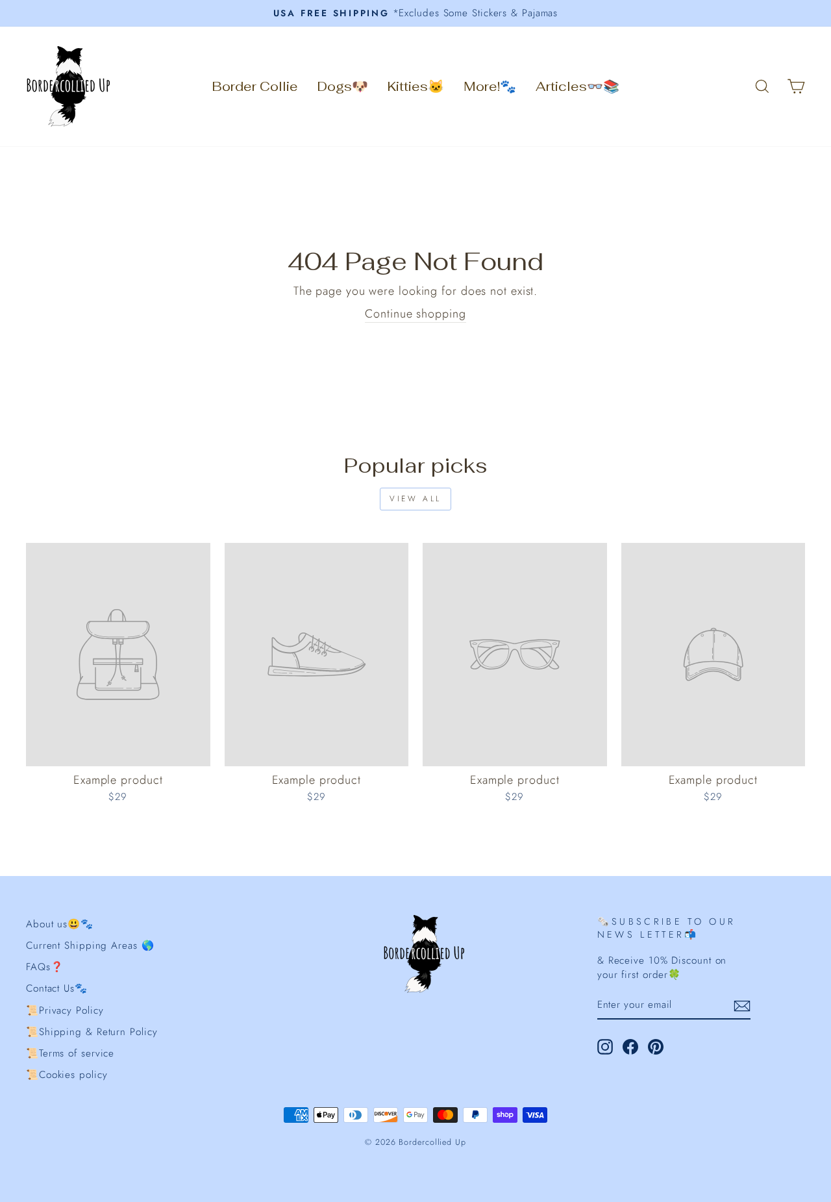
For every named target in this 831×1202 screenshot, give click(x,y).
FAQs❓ (45, 967)
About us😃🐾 (59, 924)
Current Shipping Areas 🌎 (90, 945)
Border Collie (255, 86)
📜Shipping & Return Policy (92, 1032)
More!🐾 (490, 86)
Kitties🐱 (416, 86)
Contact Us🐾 (57, 988)
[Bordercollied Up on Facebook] (630, 1047)
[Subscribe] (742, 1005)
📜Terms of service (70, 1053)
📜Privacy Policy (65, 1010)
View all (415, 499)
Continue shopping (415, 314)
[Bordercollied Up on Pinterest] (656, 1047)
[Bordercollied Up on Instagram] (605, 1047)
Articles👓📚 (577, 86)
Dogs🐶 (342, 86)
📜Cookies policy (67, 1075)
